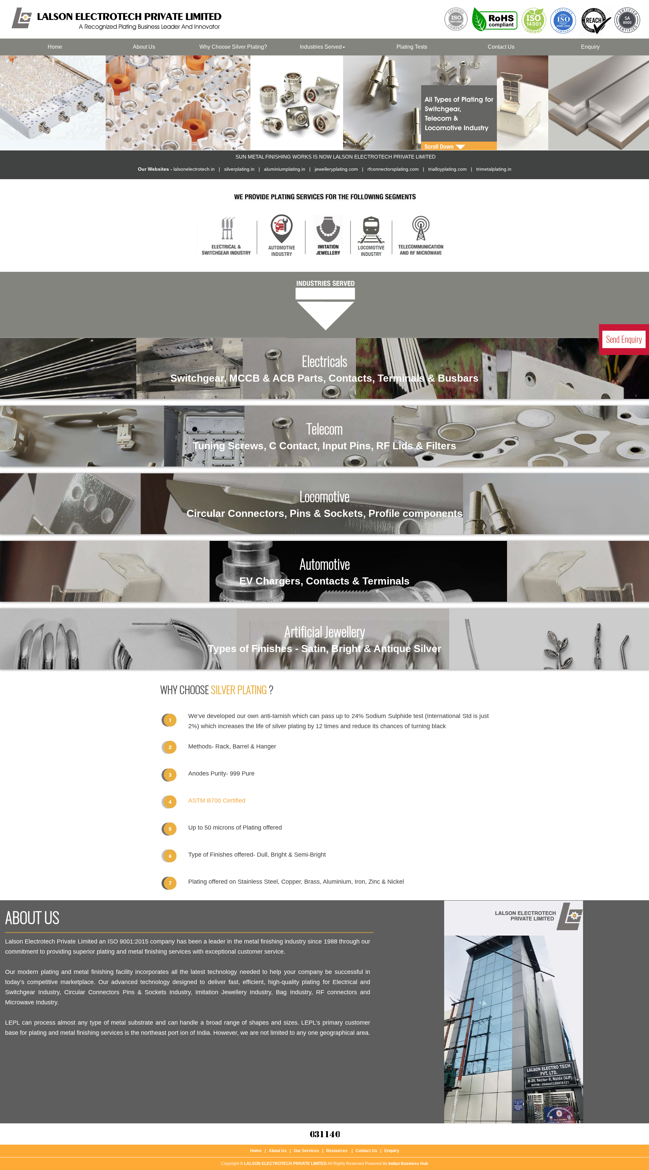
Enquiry (590, 47)
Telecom (324, 435)
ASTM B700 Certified (216, 800)
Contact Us (501, 47)
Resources (336, 1150)
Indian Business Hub (408, 1163)
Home (55, 47)
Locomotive (325, 503)
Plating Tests (411, 47)
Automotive (324, 570)
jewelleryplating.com (336, 169)
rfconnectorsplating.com (393, 169)
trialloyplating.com (447, 169)
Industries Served (321, 47)
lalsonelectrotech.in (194, 169)
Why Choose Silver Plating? (233, 47)
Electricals (324, 367)
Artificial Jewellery (324, 638)
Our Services (306, 1150)
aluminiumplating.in (284, 169)
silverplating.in (239, 169)
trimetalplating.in (493, 169)
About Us (144, 47)
